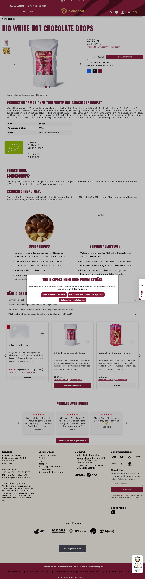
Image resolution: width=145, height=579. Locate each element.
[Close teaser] (140, 299)
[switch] (137, 570)
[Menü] (141, 556)
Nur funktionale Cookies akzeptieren (86, 294)
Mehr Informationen (77, 289)
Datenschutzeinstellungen (73, 300)
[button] (142, 289)
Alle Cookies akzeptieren (53, 294)
